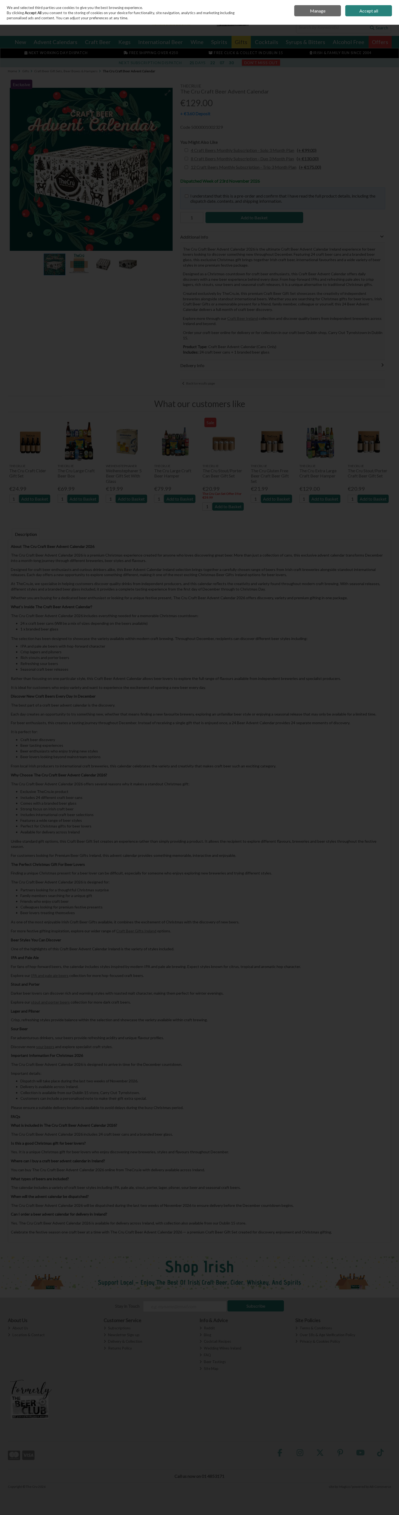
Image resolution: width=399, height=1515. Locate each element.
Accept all (368, 10)
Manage (317, 10)
